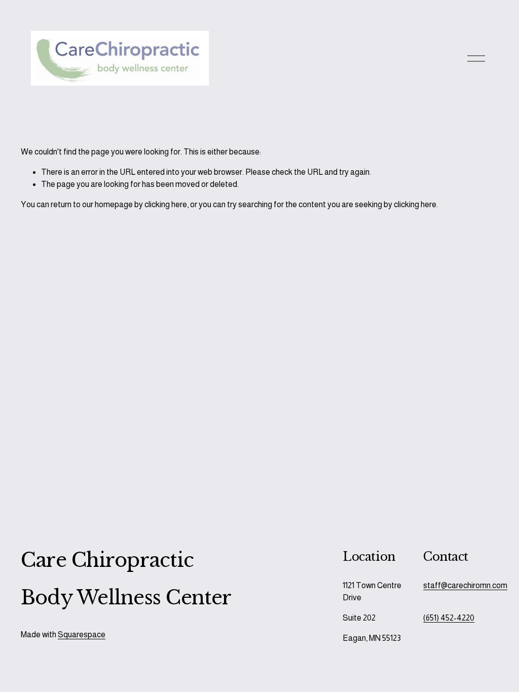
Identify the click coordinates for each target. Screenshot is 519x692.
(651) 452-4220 (448, 617)
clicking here (165, 204)
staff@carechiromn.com (465, 585)
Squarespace (81, 634)
